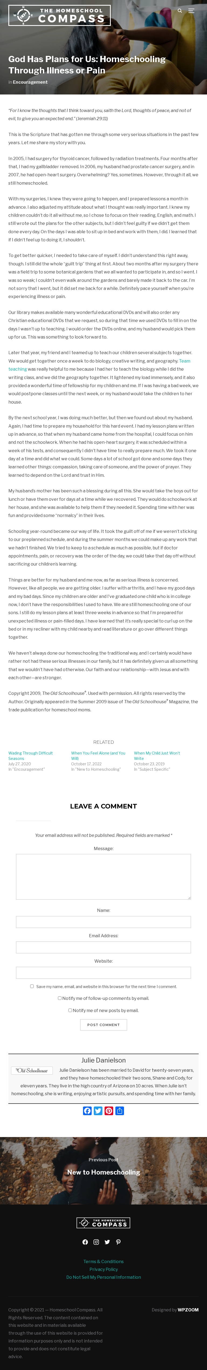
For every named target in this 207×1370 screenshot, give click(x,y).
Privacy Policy (103, 1269)
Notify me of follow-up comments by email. (105, 998)
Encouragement (30, 82)
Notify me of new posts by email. (106, 1010)
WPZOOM (188, 1310)
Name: (103, 910)
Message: (103, 848)
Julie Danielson (103, 1060)
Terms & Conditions (103, 1261)
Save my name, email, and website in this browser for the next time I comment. (106, 986)
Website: (103, 961)
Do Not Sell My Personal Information (103, 1277)
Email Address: (103, 935)
